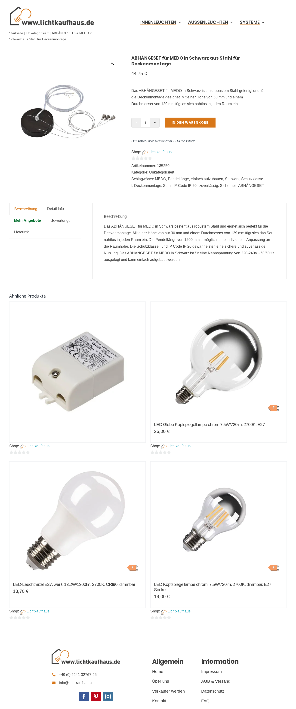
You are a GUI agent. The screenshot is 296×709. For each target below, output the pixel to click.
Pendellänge (178, 179)
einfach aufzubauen (207, 179)
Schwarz (232, 179)
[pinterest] (96, 696)
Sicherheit (228, 186)
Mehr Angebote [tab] (27, 220)
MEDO (160, 179)
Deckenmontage (147, 186)
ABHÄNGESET (251, 186)
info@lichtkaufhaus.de (77, 683)
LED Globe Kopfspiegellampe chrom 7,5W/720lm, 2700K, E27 (209, 424)
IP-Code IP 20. (185, 186)
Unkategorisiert (161, 172)
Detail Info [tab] (55, 209)
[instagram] (108, 696)
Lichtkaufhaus (160, 152)
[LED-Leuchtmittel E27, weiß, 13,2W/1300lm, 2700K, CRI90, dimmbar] (77, 519)
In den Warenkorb (190, 122)
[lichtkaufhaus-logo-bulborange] (85, 649)
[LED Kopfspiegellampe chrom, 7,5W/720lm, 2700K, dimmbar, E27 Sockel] (219, 519)
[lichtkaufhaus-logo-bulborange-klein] (51, 6)
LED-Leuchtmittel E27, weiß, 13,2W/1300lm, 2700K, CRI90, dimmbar (74, 584)
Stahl (167, 186)
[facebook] (84, 696)
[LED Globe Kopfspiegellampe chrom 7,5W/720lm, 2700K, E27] (219, 359)
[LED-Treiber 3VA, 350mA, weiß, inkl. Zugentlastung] (77, 334)
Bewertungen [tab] (62, 220)
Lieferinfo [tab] (21, 232)
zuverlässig (208, 186)
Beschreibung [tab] (25, 209)
